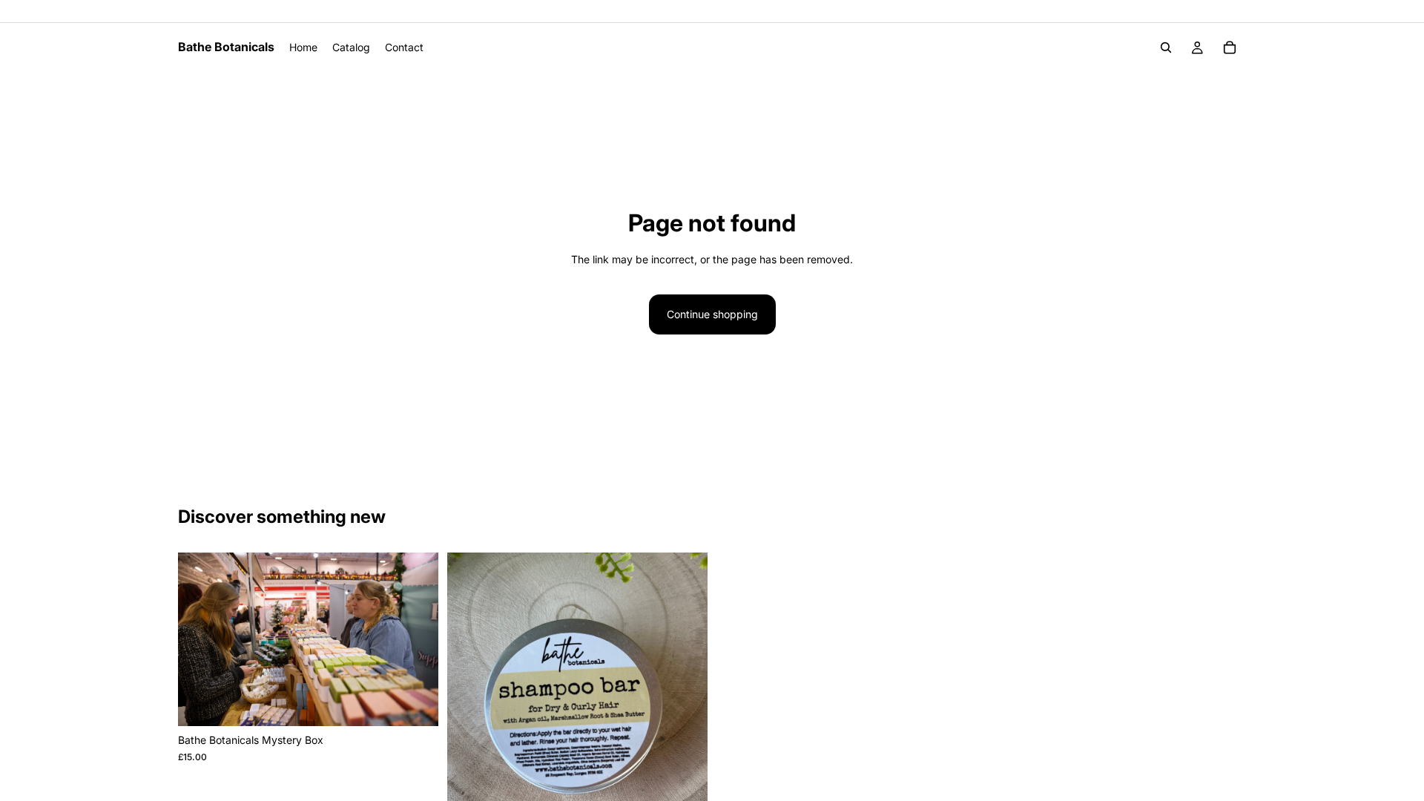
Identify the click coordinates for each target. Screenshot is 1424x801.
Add (428, 702)
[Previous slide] (200, 639)
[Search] (1166, 47)
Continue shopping (712, 314)
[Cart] (1229, 47)
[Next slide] (416, 639)
